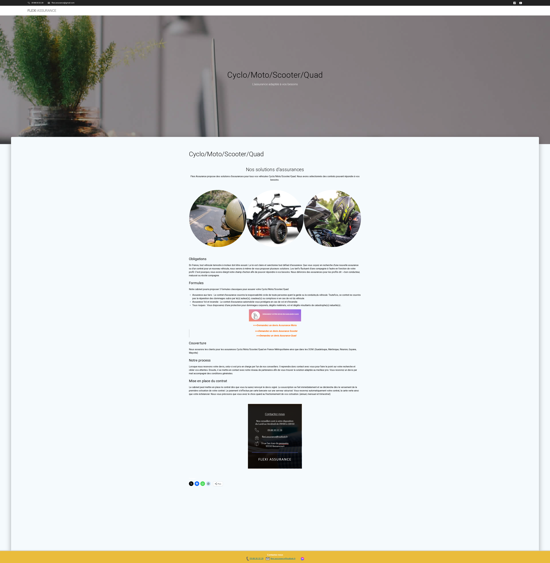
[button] (217, 218)
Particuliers (402, 10)
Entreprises (423, 10)
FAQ (439, 10)
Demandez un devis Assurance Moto (277, 325)
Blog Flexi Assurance (459, 10)
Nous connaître (486, 10)
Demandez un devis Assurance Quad (278, 335)
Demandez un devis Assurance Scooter (278, 331)
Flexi (42, 10)
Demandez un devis (378, 10)
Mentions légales (511, 10)
